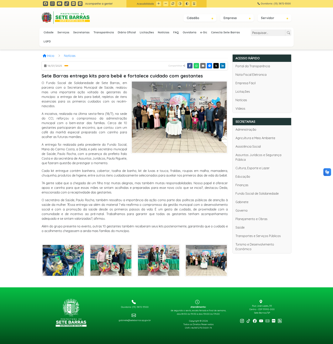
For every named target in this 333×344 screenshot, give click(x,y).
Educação (242, 176)
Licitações (147, 32)
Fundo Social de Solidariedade (257, 193)
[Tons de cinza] (179, 3)
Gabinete (241, 202)
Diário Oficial (127, 32)
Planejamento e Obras (251, 219)
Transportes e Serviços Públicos (258, 236)
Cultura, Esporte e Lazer (252, 168)
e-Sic (203, 32)
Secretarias (81, 32)
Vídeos (240, 108)
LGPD (47, 41)
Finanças (241, 185)
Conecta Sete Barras (225, 32)
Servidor (268, 18)
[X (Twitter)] (216, 65)
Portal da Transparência (252, 66)
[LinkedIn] (222, 65)
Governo (241, 210)
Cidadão (193, 18)
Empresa (230, 18)
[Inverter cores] (187, 3)
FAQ (176, 32)
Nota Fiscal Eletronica (251, 75)
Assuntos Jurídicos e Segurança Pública (258, 157)
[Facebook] (190, 65)
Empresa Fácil (245, 83)
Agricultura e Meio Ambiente (255, 138)
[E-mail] (203, 65)
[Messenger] (209, 65)
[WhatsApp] (196, 65)
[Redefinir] (172, 3)
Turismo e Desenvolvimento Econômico (254, 246)
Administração (245, 129)
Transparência (103, 32)
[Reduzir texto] (165, 3)
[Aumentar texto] (158, 3)
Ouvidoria (189, 32)
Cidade (49, 32)
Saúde (240, 227)
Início (50, 56)
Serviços (63, 32)
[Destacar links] (194, 3)
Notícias (163, 32)
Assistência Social (248, 146)
